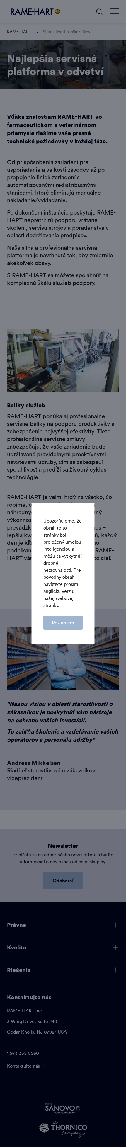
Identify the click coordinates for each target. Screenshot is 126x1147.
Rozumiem (63, 623)
